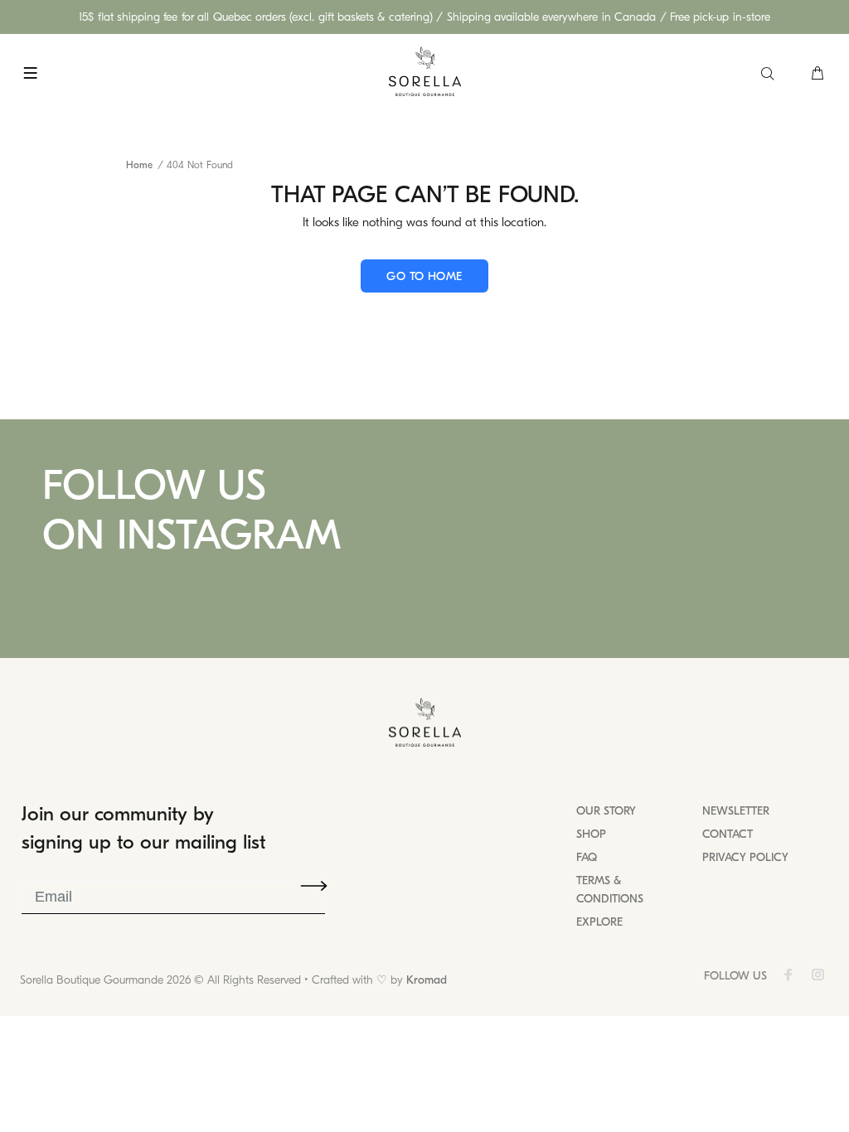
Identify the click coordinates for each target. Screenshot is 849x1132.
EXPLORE (599, 922)
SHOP (591, 834)
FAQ (586, 857)
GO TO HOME (424, 276)
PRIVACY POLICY (745, 857)
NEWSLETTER (735, 811)
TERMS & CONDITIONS (609, 889)
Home (139, 165)
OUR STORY (606, 811)
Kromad (426, 980)
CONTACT (727, 834)
